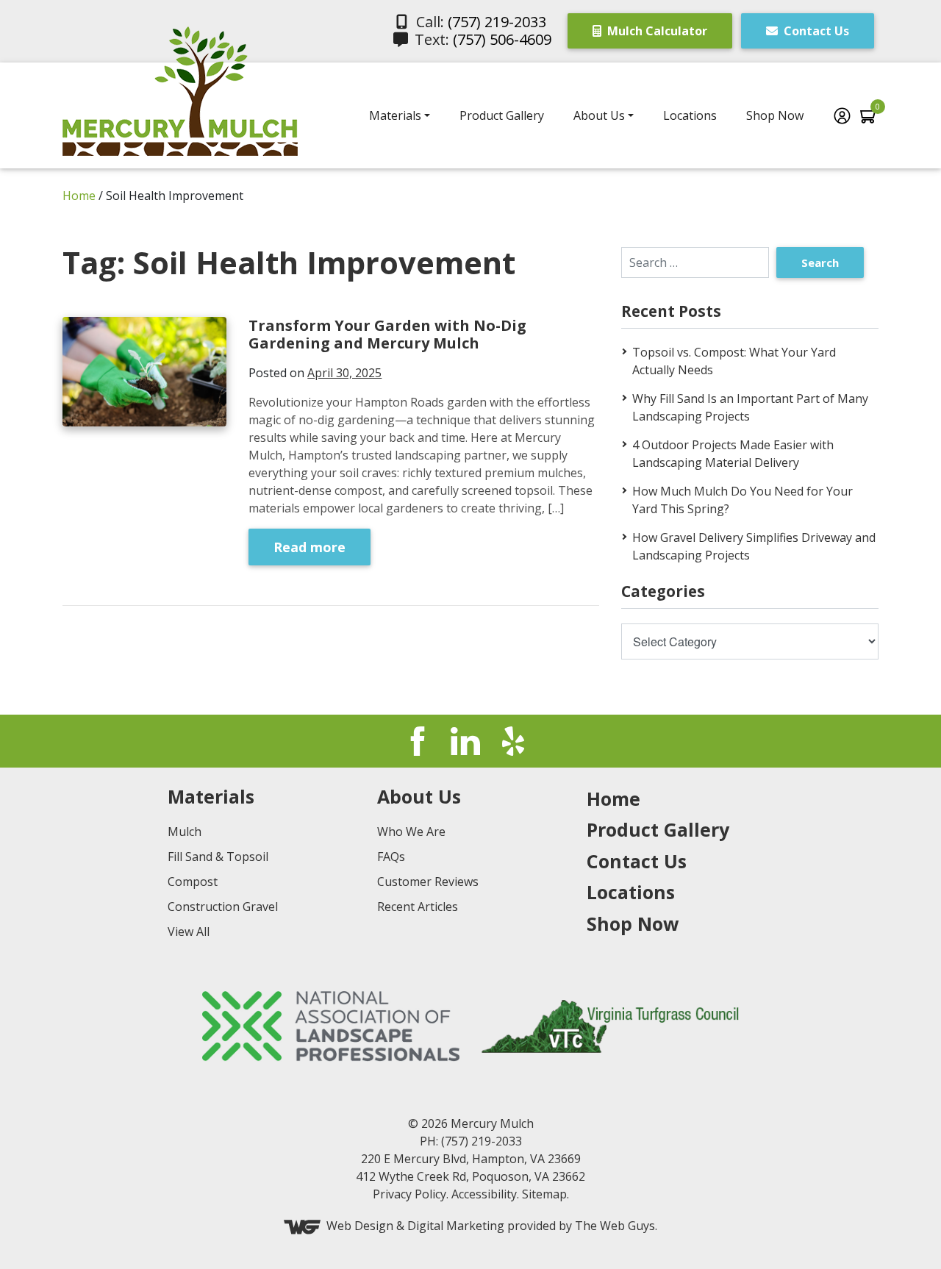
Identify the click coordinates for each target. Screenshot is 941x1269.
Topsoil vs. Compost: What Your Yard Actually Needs (734, 361)
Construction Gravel (223, 906)
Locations (690, 115)
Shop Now (775, 115)
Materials (395, 115)
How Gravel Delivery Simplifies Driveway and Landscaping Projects (754, 546)
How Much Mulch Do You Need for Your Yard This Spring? (742, 500)
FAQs (391, 856)
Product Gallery (501, 115)
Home (79, 195)
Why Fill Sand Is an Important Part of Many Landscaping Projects (750, 407)
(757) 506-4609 (502, 39)
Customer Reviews (428, 881)
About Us (599, 115)
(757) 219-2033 (497, 22)
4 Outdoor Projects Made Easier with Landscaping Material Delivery (733, 454)
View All (189, 931)
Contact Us (815, 31)
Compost (193, 881)
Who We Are (411, 831)
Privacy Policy (409, 1194)
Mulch (184, 831)
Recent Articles (417, 906)
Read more (309, 547)
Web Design (359, 1226)
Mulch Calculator (655, 31)
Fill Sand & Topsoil (218, 856)
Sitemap (544, 1194)
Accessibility (484, 1194)
